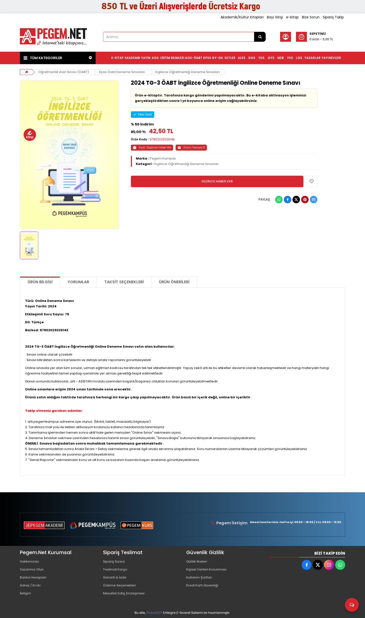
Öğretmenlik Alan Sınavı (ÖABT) (63, 72)
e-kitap (292, 17)
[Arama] (260, 37)
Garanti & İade (114, 577)
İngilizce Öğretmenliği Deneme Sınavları (187, 72)
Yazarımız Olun (32, 569)
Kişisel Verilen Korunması (206, 569)
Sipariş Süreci (114, 561)
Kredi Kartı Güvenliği (202, 585)
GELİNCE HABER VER (217, 181)
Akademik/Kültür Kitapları (242, 17)
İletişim (25, 593)
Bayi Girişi (275, 17)
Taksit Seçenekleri (124, 282)
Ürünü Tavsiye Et (194, 147)
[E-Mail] (313, 199)
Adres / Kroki (30, 585)
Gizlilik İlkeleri (196, 561)
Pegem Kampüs (163, 158)
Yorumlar (78, 282)
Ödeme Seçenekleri (119, 585)
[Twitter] (296, 199)
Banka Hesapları (33, 577)
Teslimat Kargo (115, 569)
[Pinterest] (305, 199)
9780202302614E (162, 139)
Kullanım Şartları (199, 577)
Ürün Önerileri (174, 282)
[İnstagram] (329, 565)
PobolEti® (154, 612)
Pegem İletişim (232, 523)
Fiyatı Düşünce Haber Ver (155, 147)
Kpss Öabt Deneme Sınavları (122, 72)
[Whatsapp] (279, 199)
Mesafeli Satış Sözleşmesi (124, 593)
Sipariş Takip (333, 17)
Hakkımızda (29, 561)
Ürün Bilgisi (40, 282)
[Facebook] (287, 199)
